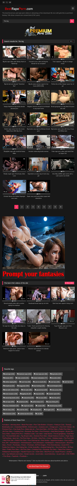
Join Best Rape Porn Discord (38, 466)
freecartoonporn (38, 442)
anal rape (9, 374)
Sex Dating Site (21, 447)
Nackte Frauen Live (27, 451)
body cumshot (23, 378)
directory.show (15, 424)
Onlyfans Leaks (29, 433)
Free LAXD (68, 440)
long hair (40, 394)
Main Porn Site (8, 440)
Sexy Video (6, 433)
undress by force (26, 413)
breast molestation (40, 378)
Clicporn (50, 424)
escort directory (50, 454)
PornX (9, 445)
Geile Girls (39, 451)
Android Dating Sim (47, 447)
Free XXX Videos (65, 427)
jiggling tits (26, 394)
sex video (39, 433)
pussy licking (53, 401)
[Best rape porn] (38, 9)
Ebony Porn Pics (17, 433)
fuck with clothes (11, 390)
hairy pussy (56, 390)
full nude (27, 390)
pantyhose (23, 401)
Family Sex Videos (8, 447)
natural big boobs (12, 397)
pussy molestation (12, 405)
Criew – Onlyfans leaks (54, 438)
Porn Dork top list (33, 440)
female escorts (29, 454)
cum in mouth (40, 382)
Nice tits (55, 397)
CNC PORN (70, 454)
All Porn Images (40, 445)
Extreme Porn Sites (40, 436)
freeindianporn (15, 442)
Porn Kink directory (53, 445)
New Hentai (45, 440)
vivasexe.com (43, 427)
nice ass (42, 397)
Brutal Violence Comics (56, 436)
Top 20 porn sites (26, 436)
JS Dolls (34, 438)
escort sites (39, 454)
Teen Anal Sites (41, 429)
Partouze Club (59, 424)
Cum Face (25, 382)
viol (39, 413)
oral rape (9, 401)
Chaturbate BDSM (21, 427)
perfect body (37, 401)
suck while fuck (65, 409)
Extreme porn (32, 427)
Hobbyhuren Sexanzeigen (11, 451)
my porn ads (61, 454)
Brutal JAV (69, 431)
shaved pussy (55, 405)
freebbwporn (49, 442)
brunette (56, 378)
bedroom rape (25, 374)
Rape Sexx (69, 436)
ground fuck (42, 390)
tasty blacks (48, 433)
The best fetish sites (12, 436)
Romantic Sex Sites (31, 431)
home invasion (11, 394)
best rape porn (41, 374)
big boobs (56, 374)
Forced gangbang (59, 433)
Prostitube (23, 456)
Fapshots (15, 456)
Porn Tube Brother (40, 424)
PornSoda (16, 445)
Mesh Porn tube (27, 424)
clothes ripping (11, 382)
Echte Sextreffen (33, 447)
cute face (55, 382)
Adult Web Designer (57, 431)
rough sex (28, 405)
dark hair (68, 382)
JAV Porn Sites (7, 431)
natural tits (29, 397)
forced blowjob (55, 386)
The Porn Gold (69, 438)
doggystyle (24, 386)
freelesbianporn (26, 442)
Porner (23, 445)
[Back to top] (71, 480)
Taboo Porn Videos (64, 449)
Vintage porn (54, 427)
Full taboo (5, 424)
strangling (36, 409)
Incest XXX (65, 445)
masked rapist (54, 394)
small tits (23, 409)
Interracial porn (60, 442)
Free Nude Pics (18, 429)
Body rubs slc (29, 429)
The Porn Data (25, 438)
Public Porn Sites (65, 429)
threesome (10, 413)
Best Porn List (49, 451)
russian (41, 405)
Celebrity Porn (18, 431)
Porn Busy (6, 456)
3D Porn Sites (52, 429)
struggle (50, 409)
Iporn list (15, 438)
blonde (9, 378)
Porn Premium (44, 431)
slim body (9, 409)
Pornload (31, 445)
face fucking (39, 386)
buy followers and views (15, 454)
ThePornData (6, 438)
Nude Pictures (60, 451)
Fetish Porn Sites (20, 440)
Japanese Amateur (57, 440)
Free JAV (5, 442)
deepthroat (9, 386)
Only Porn (42, 438)
